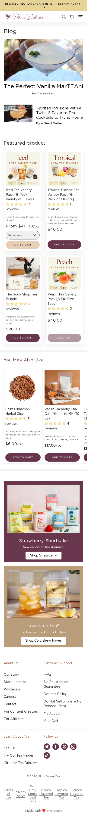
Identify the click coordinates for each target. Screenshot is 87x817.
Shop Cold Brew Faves (43, 640)
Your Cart (51, 721)
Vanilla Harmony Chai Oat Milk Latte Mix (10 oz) (62, 414)
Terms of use (8, 794)
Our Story (11, 674)
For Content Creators (21, 711)
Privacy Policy (20, 794)
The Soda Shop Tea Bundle (21, 297)
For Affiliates (14, 719)
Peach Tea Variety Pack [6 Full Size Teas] (62, 299)
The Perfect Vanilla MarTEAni (43, 86)
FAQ (47, 674)
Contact (10, 704)
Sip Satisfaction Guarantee (56, 684)
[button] (80, 17)
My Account (53, 713)
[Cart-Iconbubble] (71, 16)
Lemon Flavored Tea (77, 794)
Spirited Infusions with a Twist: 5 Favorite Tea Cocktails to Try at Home (59, 112)
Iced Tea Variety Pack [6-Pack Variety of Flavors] (20, 195)
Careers (10, 697)
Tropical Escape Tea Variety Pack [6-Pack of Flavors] (64, 195)
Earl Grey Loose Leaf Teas (33, 794)
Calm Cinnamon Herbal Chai (17, 412)
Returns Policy (55, 694)
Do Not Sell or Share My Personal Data (62, 704)
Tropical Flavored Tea (61, 794)
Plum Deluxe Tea (49, 776)
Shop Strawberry (43, 555)
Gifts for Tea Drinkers (21, 763)
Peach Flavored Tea (46, 794)
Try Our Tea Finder (18, 755)
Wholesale (12, 689)
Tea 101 (9, 748)
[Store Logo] (24, 17)
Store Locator (15, 682)
